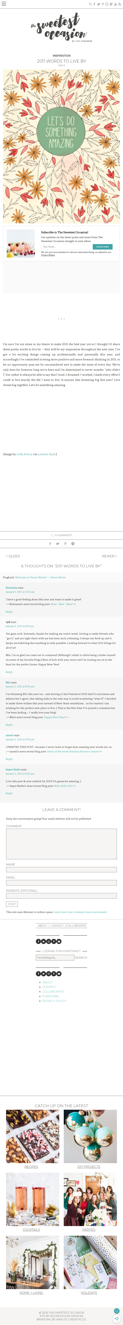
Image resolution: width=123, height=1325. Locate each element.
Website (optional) (21, 891)
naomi (9, 735)
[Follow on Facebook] (38, 941)
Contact (57, 925)
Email (10, 877)
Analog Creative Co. (71, 1319)
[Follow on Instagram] (48, 941)
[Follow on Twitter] (43, 941)
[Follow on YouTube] (59, 941)
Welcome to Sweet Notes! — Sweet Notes (40, 577)
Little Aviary (24, 454)
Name (10, 864)
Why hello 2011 (63, 785)
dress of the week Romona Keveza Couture (73, 751)
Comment (14, 826)
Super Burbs (13, 769)
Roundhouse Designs (66, 1316)
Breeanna (11, 587)
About (42, 925)
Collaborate (76, 925)
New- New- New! (62, 604)
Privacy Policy (54, 1001)
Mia (8, 682)
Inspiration (61, 55)
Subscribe (50, 996)
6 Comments (63, 535)
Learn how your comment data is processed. (80, 912)
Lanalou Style (46, 454)
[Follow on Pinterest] (53, 941)
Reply (9, 611)
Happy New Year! (54, 717)
